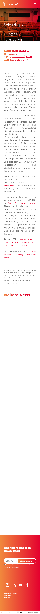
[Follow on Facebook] (27, 585)
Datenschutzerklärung (11, 567)
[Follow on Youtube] (20, 585)
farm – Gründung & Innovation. (22, 203)
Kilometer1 (7, 597)
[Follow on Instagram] (7, 585)
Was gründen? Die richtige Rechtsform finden (20, 254)
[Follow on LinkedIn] (14, 585)
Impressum (7, 595)
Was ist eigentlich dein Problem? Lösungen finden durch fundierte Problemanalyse (20, 242)
